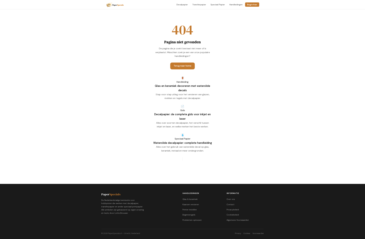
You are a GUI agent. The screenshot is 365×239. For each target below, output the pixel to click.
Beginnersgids (188, 215)
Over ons (231, 199)
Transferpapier (199, 4)
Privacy (238, 233)
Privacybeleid (233, 209)
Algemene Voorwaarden (238, 220)
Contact (230, 204)
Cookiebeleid (233, 215)
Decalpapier (182, 4)
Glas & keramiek (190, 199)
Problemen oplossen (192, 220)
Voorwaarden (258, 233)
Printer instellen (189, 209)
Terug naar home (182, 66)
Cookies (246, 233)
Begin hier (252, 4)
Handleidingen (236, 4)
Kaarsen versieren (190, 204)
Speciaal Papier (218, 4)
